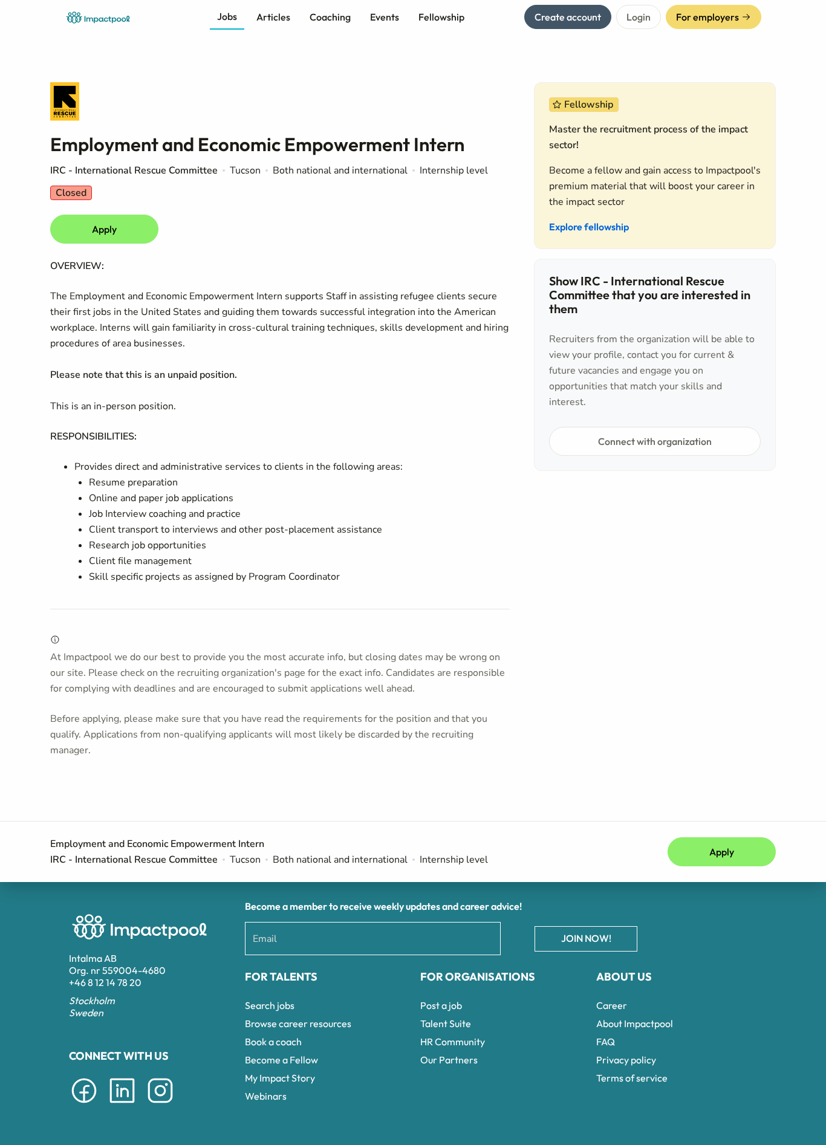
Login (638, 17)
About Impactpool (634, 1023)
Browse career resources (298, 1023)
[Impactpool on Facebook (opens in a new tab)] (84, 1105)
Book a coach (273, 1042)
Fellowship (441, 17)
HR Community (452, 1042)
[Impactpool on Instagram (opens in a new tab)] (160, 1105)
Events (384, 17)
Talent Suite (445, 1023)
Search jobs (269, 1005)
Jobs (227, 16)
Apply (104, 229)
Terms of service (632, 1078)
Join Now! (586, 938)
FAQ (605, 1042)
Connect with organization (655, 441)
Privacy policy (626, 1060)
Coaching (330, 17)
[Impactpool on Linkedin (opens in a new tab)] (122, 1105)
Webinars (266, 1096)
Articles (273, 17)
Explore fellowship (589, 227)
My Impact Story (280, 1078)
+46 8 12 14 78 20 (105, 982)
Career (611, 1005)
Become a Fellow (281, 1060)
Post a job (441, 1005)
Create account (568, 17)
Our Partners (449, 1060)
